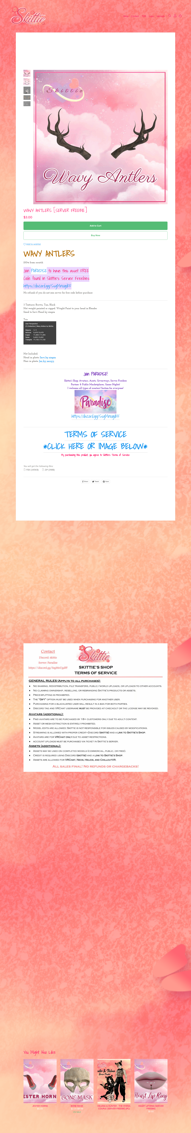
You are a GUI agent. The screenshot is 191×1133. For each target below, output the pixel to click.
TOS (144, 16)
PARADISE (39, 270)
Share (86, 481)
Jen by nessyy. (46, 361)
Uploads (161, 16)
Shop (125, 16)
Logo (151, 16)
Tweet (96, 481)
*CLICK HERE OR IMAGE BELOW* (95, 446)
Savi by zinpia (48, 357)
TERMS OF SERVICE (95, 434)
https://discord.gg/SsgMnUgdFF (47, 285)
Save (107, 481)
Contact (135, 16)
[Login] (175, 15)
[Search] (169, 15)
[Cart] (181, 15)
